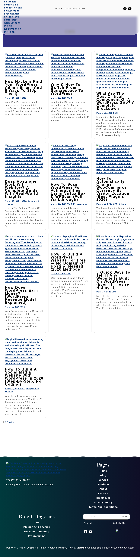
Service (67, 8)
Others (122, 204)
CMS (24, 98)
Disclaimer (103, 498)
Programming (80, 204)
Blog (74, 8)
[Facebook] (124, 8)
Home (103, 471)
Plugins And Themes (36, 527)
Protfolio (59, 8)
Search (124, 516)
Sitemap (81, 548)
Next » (10, 422)
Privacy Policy (103, 502)
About (103, 489)
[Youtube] (129, 8)
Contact (81, 8)
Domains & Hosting (36, 531)
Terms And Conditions (103, 507)
